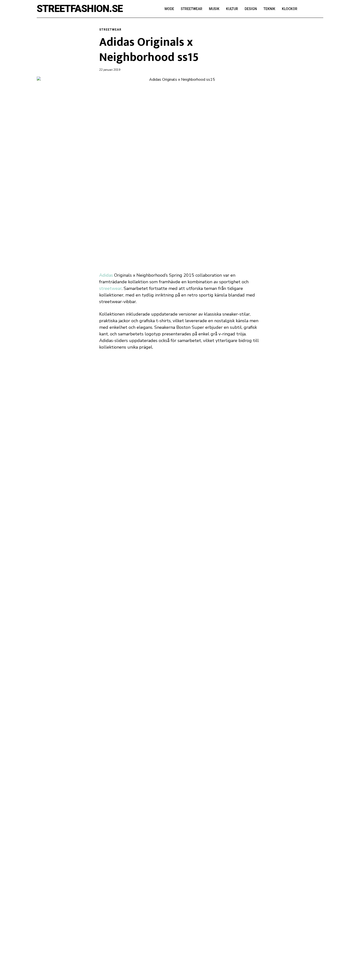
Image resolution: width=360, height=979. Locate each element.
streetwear (110, 288)
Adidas (106, 275)
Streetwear (110, 29)
